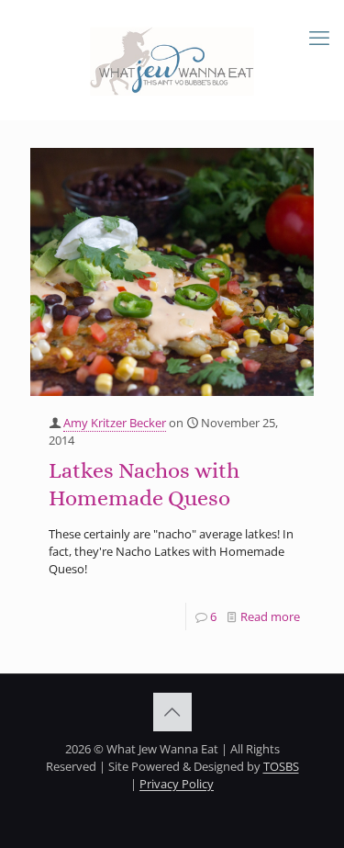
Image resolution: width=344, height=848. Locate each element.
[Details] (293, 190)
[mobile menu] (319, 36)
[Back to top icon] (172, 712)
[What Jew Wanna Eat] (172, 59)
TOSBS (281, 766)
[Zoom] (293, 167)
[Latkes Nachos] (172, 272)
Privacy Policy (176, 783)
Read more (270, 616)
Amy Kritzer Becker (114, 422)
